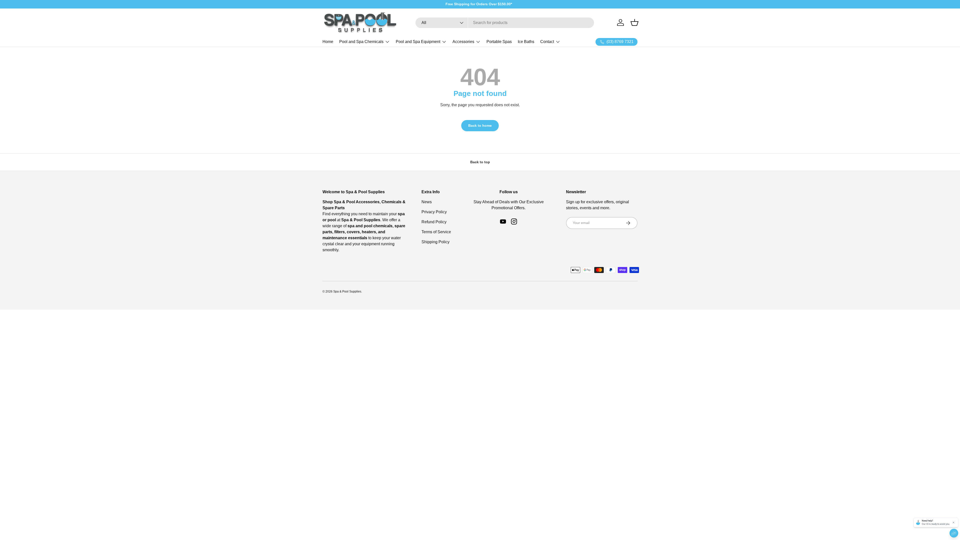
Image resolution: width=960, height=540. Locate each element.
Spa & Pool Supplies (347, 291)
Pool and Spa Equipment (418, 42)
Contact (547, 42)
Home (327, 42)
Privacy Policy (434, 212)
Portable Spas (499, 42)
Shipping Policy (436, 242)
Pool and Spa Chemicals (361, 42)
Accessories (463, 42)
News (427, 202)
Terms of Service (436, 232)
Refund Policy (434, 222)
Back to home (480, 126)
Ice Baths (526, 42)
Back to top (480, 162)
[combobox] (505, 23)
